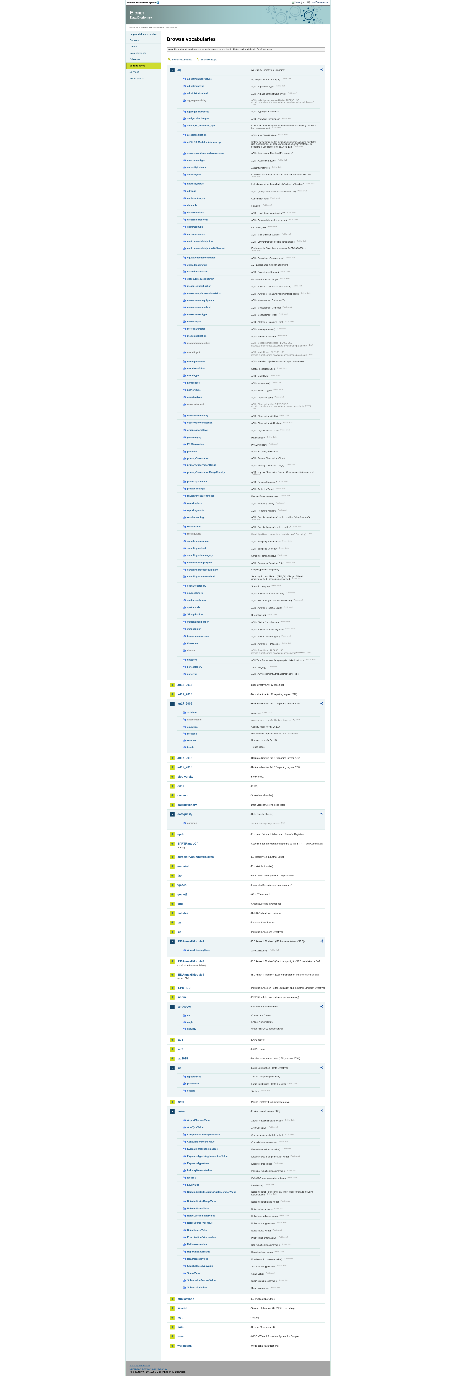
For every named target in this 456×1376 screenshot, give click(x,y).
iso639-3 (191, 1177)
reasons (191, 740)
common (183, 795)
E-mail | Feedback (139, 1365)
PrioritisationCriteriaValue (201, 1237)
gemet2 (182, 894)
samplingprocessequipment (202, 569)
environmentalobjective (200, 241)
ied (179, 931)
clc (188, 1015)
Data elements (137, 53)
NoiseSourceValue (197, 1230)
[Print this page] (304, 2)
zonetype (192, 674)
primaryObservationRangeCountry (206, 472)
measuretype (194, 321)
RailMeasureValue (197, 1244)
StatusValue (193, 1273)
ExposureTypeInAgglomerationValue (207, 1156)
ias (179, 922)
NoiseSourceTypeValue (200, 1222)
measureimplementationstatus (204, 293)
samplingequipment (198, 541)
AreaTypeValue (195, 1127)
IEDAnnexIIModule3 (190, 961)
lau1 (180, 1039)
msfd (180, 1101)
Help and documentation (143, 34)
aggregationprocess (198, 111)
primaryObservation (198, 458)
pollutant (192, 451)
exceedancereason (197, 271)
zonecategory (194, 667)
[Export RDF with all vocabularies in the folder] (321, 70)
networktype (194, 390)
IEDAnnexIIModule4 (190, 974)
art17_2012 (184, 757)
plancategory (194, 437)
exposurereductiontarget (200, 279)
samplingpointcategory (200, 555)
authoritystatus (195, 183)
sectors (191, 1090)
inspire (182, 997)
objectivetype (194, 397)
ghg (180, 903)
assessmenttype (196, 160)
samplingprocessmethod (201, 576)
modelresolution (196, 368)
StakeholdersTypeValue (200, 1266)
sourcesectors (195, 593)
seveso (182, 1308)
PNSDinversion (195, 444)
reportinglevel (195, 503)
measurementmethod (199, 307)
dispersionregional (197, 219)
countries (192, 727)
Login (297, 2)
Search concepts (209, 60)
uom (180, 1327)
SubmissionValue (197, 1287)
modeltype (193, 375)
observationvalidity (197, 415)
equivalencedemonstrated (201, 257)
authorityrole (194, 174)
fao (179, 875)
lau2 (180, 1049)
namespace (193, 382)
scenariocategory (196, 585)
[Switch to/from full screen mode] (309, 2)
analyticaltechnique (198, 118)
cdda (180, 786)
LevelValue (193, 1185)
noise (181, 1111)
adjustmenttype (195, 86)
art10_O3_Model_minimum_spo (204, 142)
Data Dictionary (156, 27)
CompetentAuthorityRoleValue (203, 1134)
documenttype (195, 226)
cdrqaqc (191, 191)
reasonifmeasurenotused (200, 495)
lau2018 (182, 1058)
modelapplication (196, 336)
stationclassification (198, 621)
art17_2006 (184, 703)
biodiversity (185, 776)
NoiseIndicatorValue (198, 1208)
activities (192, 712)
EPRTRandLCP (187, 843)
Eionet (144, 27)
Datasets (134, 40)
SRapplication (195, 614)
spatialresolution (196, 600)
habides (182, 913)
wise (180, 1336)
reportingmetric (195, 510)
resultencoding (195, 517)
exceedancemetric (197, 265)
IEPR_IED (184, 987)
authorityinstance (196, 167)
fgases (181, 885)
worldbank (184, 1345)
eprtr (180, 834)
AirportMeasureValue (198, 1120)
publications (185, 1298)
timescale (192, 643)
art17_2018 (184, 767)
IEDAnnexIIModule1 (190, 941)
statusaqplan (194, 629)
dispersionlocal (195, 212)
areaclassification (196, 135)
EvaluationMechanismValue (202, 1148)
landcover (184, 1006)
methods (192, 733)
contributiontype (196, 198)
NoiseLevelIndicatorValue (201, 1215)
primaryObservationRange (201, 465)
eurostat (183, 866)
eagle (190, 1022)
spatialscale (193, 607)
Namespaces (136, 78)
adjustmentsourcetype (199, 79)
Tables (133, 46)
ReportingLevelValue (198, 1251)
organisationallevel (197, 430)
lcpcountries (194, 1076)
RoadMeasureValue (197, 1258)
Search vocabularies (182, 60)
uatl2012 (191, 1029)
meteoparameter (196, 328)
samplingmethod (196, 548)
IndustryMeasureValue (199, 1170)
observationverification (200, 422)
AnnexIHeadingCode (198, 950)
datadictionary (187, 804)
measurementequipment (200, 300)
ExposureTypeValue (198, 1163)
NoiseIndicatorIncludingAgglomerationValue (211, 1192)
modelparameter (196, 361)
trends (190, 747)
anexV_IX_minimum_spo (201, 125)
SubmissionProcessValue (201, 1280)
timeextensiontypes (198, 636)
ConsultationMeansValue (200, 1141)
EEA (144, 2)
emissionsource (196, 234)
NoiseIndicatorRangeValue (201, 1201)
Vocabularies (137, 65)
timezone (192, 659)
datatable (192, 205)
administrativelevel (197, 93)
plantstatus (193, 1083)
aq (179, 69)
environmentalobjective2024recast (206, 248)
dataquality (184, 814)
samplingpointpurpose (199, 562)
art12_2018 (184, 694)
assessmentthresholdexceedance (205, 153)
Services (134, 71)
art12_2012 (184, 684)
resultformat (194, 526)
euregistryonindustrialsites (195, 856)
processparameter (197, 481)
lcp (179, 1067)
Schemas (134, 59)
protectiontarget (196, 488)
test (179, 1317)
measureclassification (199, 286)
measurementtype (197, 314)
